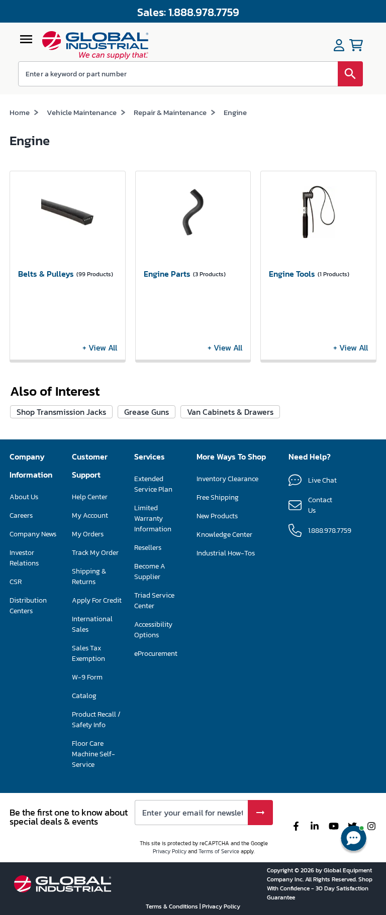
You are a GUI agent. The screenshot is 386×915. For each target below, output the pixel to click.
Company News (33, 534)
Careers (21, 515)
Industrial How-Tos (226, 553)
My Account (90, 515)
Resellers (147, 547)
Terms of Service (219, 851)
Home (20, 112)
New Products (217, 516)
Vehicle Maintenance (82, 112)
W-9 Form (87, 677)
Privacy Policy (169, 851)
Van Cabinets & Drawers (230, 412)
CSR (16, 582)
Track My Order (95, 552)
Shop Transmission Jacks (61, 412)
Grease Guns (146, 412)
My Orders (88, 534)
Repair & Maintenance (170, 112)
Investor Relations (24, 557)
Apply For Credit (97, 600)
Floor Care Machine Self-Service (93, 754)
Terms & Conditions (173, 906)
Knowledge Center (224, 534)
